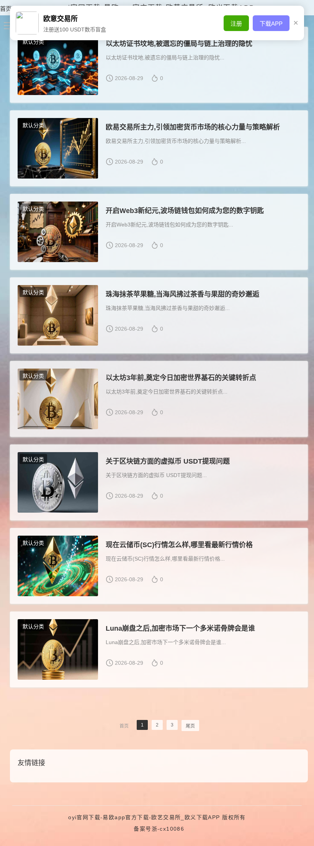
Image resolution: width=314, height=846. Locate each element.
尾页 (190, 726)
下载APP (271, 23)
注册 (236, 23)
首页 (5, 8)
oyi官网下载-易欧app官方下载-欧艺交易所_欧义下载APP (144, 817)
